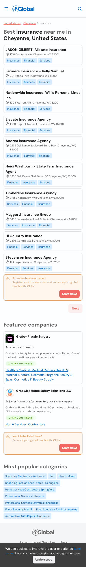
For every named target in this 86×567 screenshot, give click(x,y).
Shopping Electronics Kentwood (25, 476)
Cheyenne (29, 23)
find (52, 476)
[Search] (79, 8)
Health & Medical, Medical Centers (31, 370)
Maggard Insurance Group (28, 214)
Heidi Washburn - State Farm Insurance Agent (40, 169)
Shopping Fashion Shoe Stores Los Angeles (31, 483)
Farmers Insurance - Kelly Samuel (35, 71)
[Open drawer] (6, 8)
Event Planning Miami (18, 509)
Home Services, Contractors (25, 424)
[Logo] (23, 8)
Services (44, 60)
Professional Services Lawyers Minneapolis (31, 503)
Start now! (69, 448)
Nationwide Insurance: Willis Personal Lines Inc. (43, 95)
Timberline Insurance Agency (31, 193)
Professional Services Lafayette (24, 496)
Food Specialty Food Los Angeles (56, 509)
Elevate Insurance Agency (28, 119)
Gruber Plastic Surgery (33, 336)
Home (23, 542)
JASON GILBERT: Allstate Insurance (36, 49)
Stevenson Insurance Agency (31, 257)
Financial (29, 60)
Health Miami (67, 476)
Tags (64, 542)
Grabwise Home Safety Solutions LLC (43, 391)
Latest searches (43, 542)
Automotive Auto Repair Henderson (27, 516)
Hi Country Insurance (24, 236)
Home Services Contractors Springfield (29, 489)
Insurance (13, 60)
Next (75, 308)
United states (12, 23)
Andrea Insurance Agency (28, 140)
